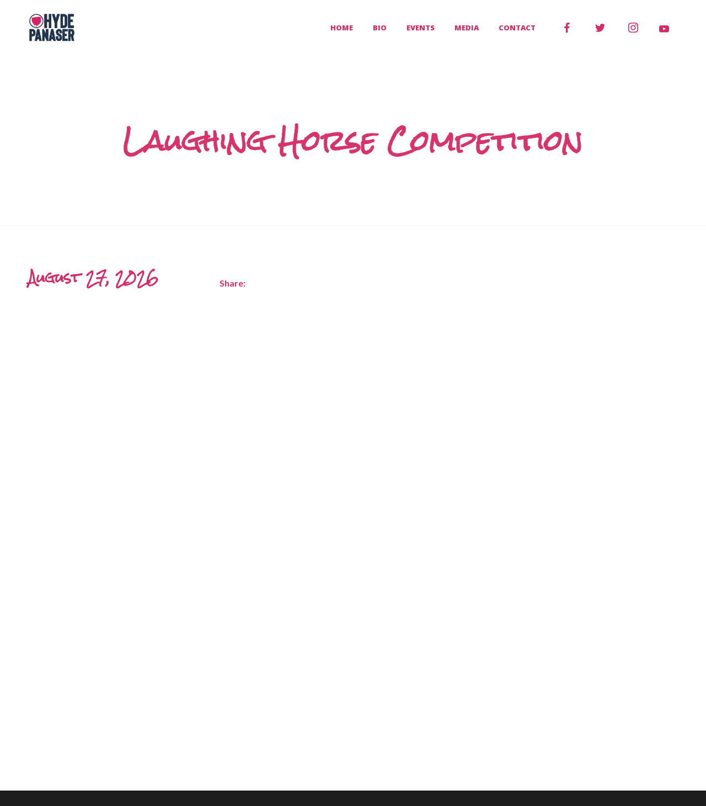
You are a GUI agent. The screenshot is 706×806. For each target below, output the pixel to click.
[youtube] (664, 29)
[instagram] (633, 27)
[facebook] (567, 27)
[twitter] (600, 27)
